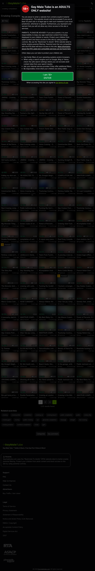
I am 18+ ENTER (47, 76)
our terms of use (62, 83)
